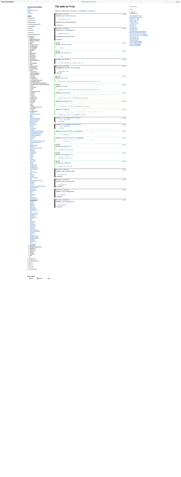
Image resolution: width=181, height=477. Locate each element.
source (131, 9)
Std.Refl (65, 134)
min (74, 89)
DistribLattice (74, 11)
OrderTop (112, 103)
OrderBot (112, 94)
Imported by (134, 13)
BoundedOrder (83, 11)
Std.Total (61, 63)
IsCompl (60, 114)
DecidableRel (62, 195)
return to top (133, 6)
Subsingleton (74, 133)
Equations (59, 25)
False (62, 48)
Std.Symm (60, 121)
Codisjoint (61, 106)
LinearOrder (91, 11)
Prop (69, 19)
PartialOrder (93, 94)
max (74, 81)
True (62, 56)
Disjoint (60, 98)
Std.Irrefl (66, 141)
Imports (133, 12)
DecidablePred (62, 174)
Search (177, 1)
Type (65, 94)
